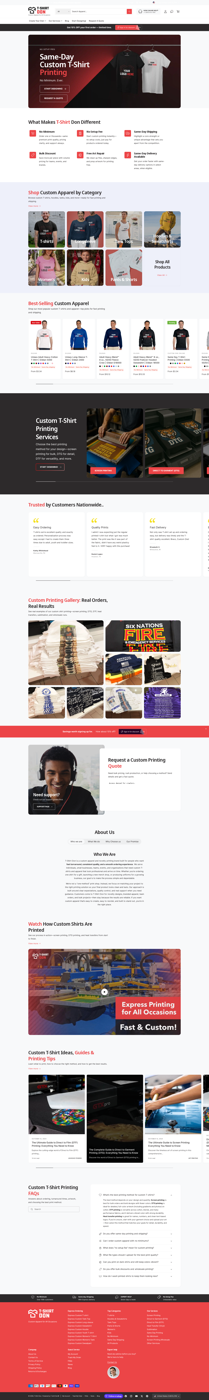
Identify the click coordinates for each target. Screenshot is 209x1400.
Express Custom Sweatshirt (80, 1326)
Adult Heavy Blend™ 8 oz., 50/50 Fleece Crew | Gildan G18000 (110, 360)
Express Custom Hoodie (78, 1329)
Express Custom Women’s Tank (81, 1340)
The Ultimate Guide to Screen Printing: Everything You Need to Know (169, 1144)
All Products (112, 1343)
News (70, 1364)
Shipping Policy (35, 1368)
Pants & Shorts (113, 1326)
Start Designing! (49, 467)
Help (131, 2)
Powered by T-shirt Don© (50, 1396)
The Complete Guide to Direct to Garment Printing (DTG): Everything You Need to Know (113, 1151)
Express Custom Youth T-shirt (81, 1333)
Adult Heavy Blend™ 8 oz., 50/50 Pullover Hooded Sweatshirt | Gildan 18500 (146, 360)
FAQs (70, 1361)
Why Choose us (113, 841)
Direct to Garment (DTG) (166, 470)
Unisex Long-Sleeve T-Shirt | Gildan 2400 (76, 358)
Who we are (76, 841)
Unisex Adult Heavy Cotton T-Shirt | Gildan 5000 (44, 358)
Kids (109, 1333)
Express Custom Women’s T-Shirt (82, 1336)
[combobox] (101, 11)
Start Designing (53, 89)
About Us (32, 1354)
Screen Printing (103, 470)
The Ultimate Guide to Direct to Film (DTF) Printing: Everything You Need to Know (55, 1144)
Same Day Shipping (115, 1340)
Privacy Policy (34, 1364)
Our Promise (132, 841)
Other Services (153, 1343)
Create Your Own (36, 21)
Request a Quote (53, 98)
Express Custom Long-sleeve (80, 1322)
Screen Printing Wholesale (158, 1340)
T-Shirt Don (37, 1396)
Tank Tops (111, 1322)
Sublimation (152, 1329)
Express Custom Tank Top (79, 1319)
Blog (70, 1368)
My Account (143, 2)
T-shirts (110, 1315)
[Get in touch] (172, 11)
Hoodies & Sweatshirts (117, 1319)
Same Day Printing (155, 1333)
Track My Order (74, 1357)
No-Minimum (152, 1336)
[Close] (206, 729)
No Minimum (112, 1336)
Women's (111, 1329)
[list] (104, 248)
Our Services (54, 21)
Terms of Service (35, 1361)
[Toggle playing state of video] (104, 992)
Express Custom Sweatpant (79, 1343)
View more (33, 206)
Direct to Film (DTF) (155, 1322)
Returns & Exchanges (37, 1371)
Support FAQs (43, 807)
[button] (178, 11)
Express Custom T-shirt (78, 1315)
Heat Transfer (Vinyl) (156, 1326)
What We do (94, 841)
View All (161, 275)
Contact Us (33, 1357)
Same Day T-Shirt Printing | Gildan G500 (179, 358)
